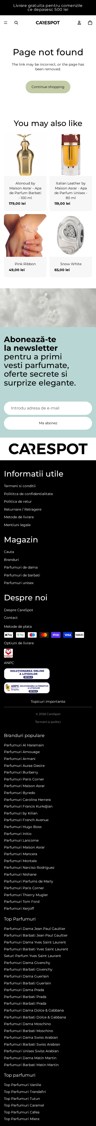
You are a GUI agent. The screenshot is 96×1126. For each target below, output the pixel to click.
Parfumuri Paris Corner (24, 779)
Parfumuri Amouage (22, 752)
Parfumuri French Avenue (26, 820)
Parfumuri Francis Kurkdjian (28, 806)
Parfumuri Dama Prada (24, 990)
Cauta (9, 552)
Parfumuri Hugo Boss (23, 827)
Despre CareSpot (18, 610)
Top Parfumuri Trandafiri (25, 1091)
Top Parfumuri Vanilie (22, 1085)
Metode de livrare (19, 517)
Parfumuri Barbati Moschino (28, 1031)
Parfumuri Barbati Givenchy (28, 969)
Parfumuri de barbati (22, 575)
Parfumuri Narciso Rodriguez (29, 867)
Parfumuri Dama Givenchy (27, 962)
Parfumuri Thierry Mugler (26, 895)
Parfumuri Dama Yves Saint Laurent (35, 942)
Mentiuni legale (17, 525)
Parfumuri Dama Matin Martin (30, 1058)
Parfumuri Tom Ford (21, 901)
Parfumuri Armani (19, 759)
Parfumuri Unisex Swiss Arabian (31, 1051)
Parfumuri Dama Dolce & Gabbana (34, 1010)
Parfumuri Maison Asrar (24, 786)
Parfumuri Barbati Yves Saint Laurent (36, 949)
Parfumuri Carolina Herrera (27, 799)
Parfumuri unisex (18, 583)
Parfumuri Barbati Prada (25, 997)
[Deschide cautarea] (16, 22)
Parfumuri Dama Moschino (27, 1024)
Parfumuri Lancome (21, 840)
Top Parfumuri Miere (21, 1119)
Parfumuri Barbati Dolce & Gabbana (35, 1017)
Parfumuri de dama (21, 567)
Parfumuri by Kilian (20, 813)
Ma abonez (48, 423)
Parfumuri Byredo (19, 793)
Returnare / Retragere (22, 509)
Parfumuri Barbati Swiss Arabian (32, 1044)
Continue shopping (48, 87)
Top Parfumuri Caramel (24, 1105)
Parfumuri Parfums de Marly (28, 881)
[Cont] (79, 22)
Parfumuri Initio (18, 833)
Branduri (11, 559)
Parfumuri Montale (20, 861)
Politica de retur (18, 501)
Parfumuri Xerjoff (19, 908)
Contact (11, 617)
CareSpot (54, 714)
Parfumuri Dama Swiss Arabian (31, 1037)
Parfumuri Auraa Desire (24, 765)
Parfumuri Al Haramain (24, 745)
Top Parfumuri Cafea (21, 1112)
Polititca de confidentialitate (28, 494)
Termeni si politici (48, 722)
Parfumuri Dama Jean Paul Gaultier (34, 928)
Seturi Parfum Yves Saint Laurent (32, 956)
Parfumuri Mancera (20, 854)
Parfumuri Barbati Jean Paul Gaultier (36, 935)
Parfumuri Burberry (21, 772)
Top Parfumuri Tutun (22, 1098)
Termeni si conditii (20, 486)
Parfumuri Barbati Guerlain (27, 983)
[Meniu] (5, 22)
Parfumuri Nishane (20, 874)
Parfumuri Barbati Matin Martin (31, 1065)
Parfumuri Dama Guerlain (26, 976)
